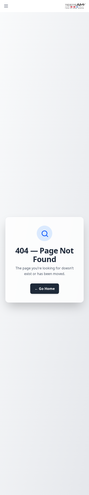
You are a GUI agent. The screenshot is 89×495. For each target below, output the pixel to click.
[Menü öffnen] (6, 6)
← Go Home (45, 288)
